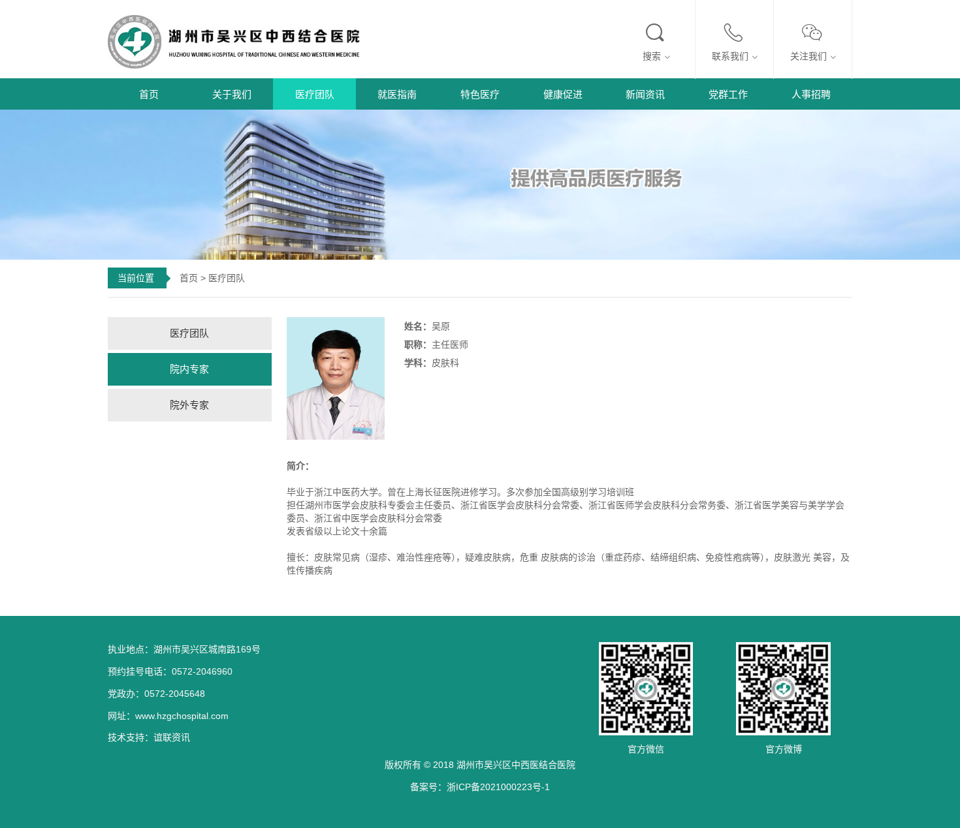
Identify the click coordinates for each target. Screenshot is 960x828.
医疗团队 (314, 94)
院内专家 (189, 369)
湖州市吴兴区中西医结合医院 (515, 764)
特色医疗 (480, 94)
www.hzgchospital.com (182, 716)
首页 (149, 94)
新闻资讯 (645, 94)
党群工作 (728, 94)
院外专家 (189, 404)
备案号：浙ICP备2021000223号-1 (480, 787)
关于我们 (231, 94)
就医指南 (397, 94)
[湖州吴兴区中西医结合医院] (242, 40)
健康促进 (563, 94)
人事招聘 (811, 94)
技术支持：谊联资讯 (149, 737)
